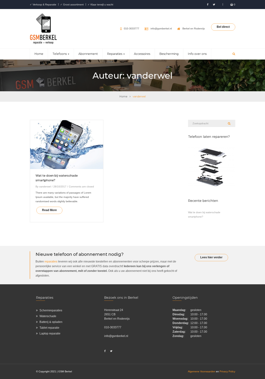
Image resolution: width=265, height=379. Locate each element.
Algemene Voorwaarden (201, 371)
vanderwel (45, 186)
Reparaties (115, 54)
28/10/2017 (59, 186)
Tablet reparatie (49, 327)
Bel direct (223, 26)
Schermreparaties (50, 310)
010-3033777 (131, 28)
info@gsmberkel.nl (161, 28)
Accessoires (142, 54)
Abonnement (88, 54)
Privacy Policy (227, 371)
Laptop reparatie (49, 333)
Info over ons (197, 54)
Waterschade (47, 316)
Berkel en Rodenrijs (193, 28)
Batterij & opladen (50, 321)
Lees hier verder (211, 257)
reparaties (51, 261)
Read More (49, 210)
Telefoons (59, 54)
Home (38, 54)
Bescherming (169, 54)
